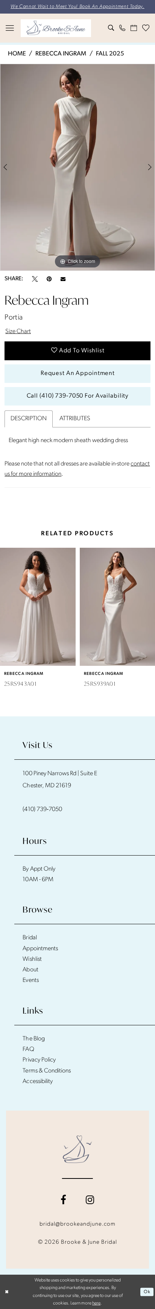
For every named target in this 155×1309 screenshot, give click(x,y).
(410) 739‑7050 (42, 810)
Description (29, 419)
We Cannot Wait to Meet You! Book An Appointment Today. (77, 6)
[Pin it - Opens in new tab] (49, 279)
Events (30, 980)
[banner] (56, 28)
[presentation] (38, 607)
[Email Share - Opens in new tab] (63, 279)
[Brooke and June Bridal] (77, 1149)
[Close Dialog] (7, 1292)
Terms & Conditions (47, 1071)
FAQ (28, 1049)
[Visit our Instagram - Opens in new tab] (90, 1200)
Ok (147, 1292)
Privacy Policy (39, 1060)
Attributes (74, 419)
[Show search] (111, 28)
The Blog (33, 1039)
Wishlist (32, 959)
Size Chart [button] (18, 332)
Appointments (40, 949)
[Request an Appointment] (133, 28)
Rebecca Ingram (60, 54)
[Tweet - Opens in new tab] (35, 279)
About (30, 970)
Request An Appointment (78, 373)
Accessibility (38, 1082)
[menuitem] (10, 28)
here (96, 1303)
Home (17, 54)
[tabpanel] (77, 167)
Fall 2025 (110, 54)
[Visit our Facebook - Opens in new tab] (63, 1200)
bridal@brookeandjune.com (78, 1224)
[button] (10, 28)
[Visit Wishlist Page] (145, 28)
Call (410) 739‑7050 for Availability (78, 396)
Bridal (29, 938)
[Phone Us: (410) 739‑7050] (122, 28)
